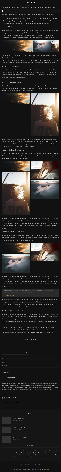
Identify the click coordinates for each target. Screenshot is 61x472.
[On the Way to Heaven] (6, 430)
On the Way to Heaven (20, 427)
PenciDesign (46, 469)
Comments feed (6, 369)
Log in (3, 362)
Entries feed (5, 365)
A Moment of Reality (19, 418)
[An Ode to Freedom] (6, 439)
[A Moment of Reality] (6, 420)
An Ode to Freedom (19, 437)
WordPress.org (6, 372)
